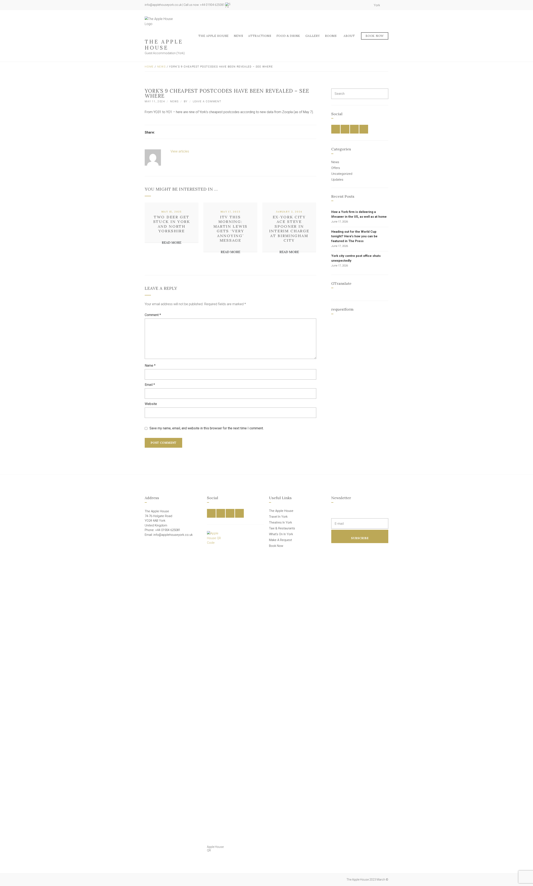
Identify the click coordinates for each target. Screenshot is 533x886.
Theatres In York (280, 522)
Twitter (358, 5)
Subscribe (360, 538)
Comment (153, 315)
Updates (337, 179)
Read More (171, 242)
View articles (180, 151)
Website (151, 404)
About (349, 36)
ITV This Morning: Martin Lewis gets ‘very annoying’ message (230, 229)
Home (149, 66)
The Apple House (164, 45)
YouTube (367, 5)
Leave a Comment (207, 101)
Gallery (312, 36)
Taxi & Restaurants (282, 528)
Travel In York (278, 517)
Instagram (362, 5)
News (238, 36)
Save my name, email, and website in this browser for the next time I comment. (206, 428)
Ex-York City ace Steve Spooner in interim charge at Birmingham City (289, 229)
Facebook (353, 5)
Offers (335, 168)
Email (150, 385)
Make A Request (280, 540)
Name (150, 365)
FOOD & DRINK (288, 36)
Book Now (375, 36)
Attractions (259, 36)
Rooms (331, 36)
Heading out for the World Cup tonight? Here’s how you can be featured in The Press (354, 236)
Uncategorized (341, 174)
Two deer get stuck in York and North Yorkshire (171, 224)
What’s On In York (281, 534)
